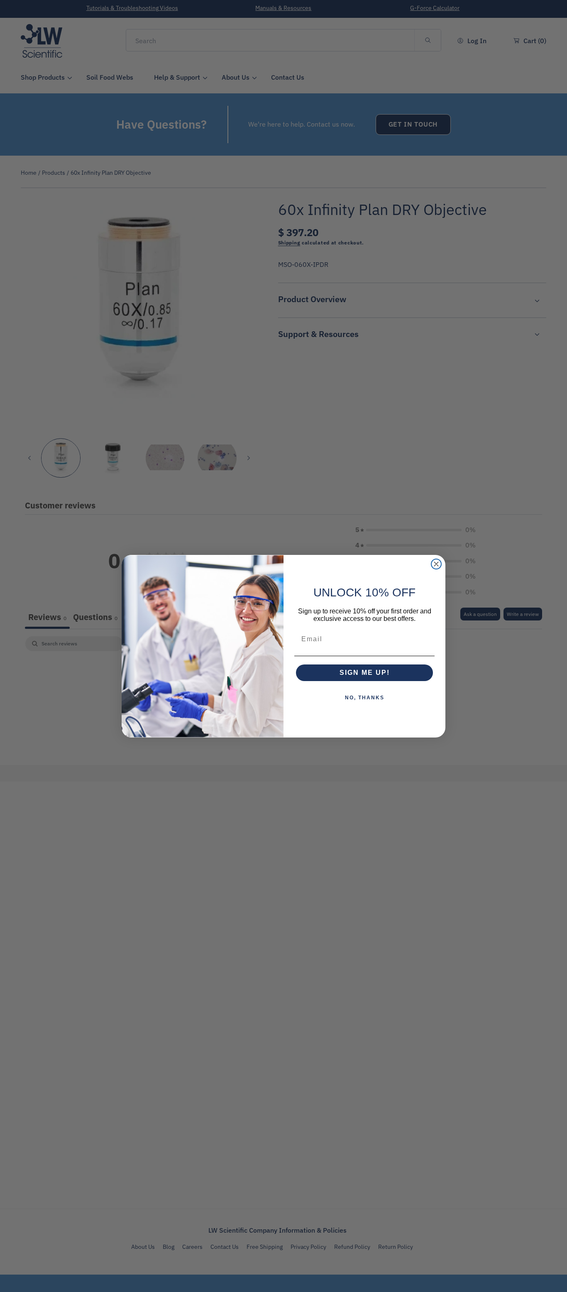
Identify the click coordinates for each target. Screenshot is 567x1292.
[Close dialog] (436, 564)
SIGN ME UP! (365, 672)
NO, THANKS (364, 698)
